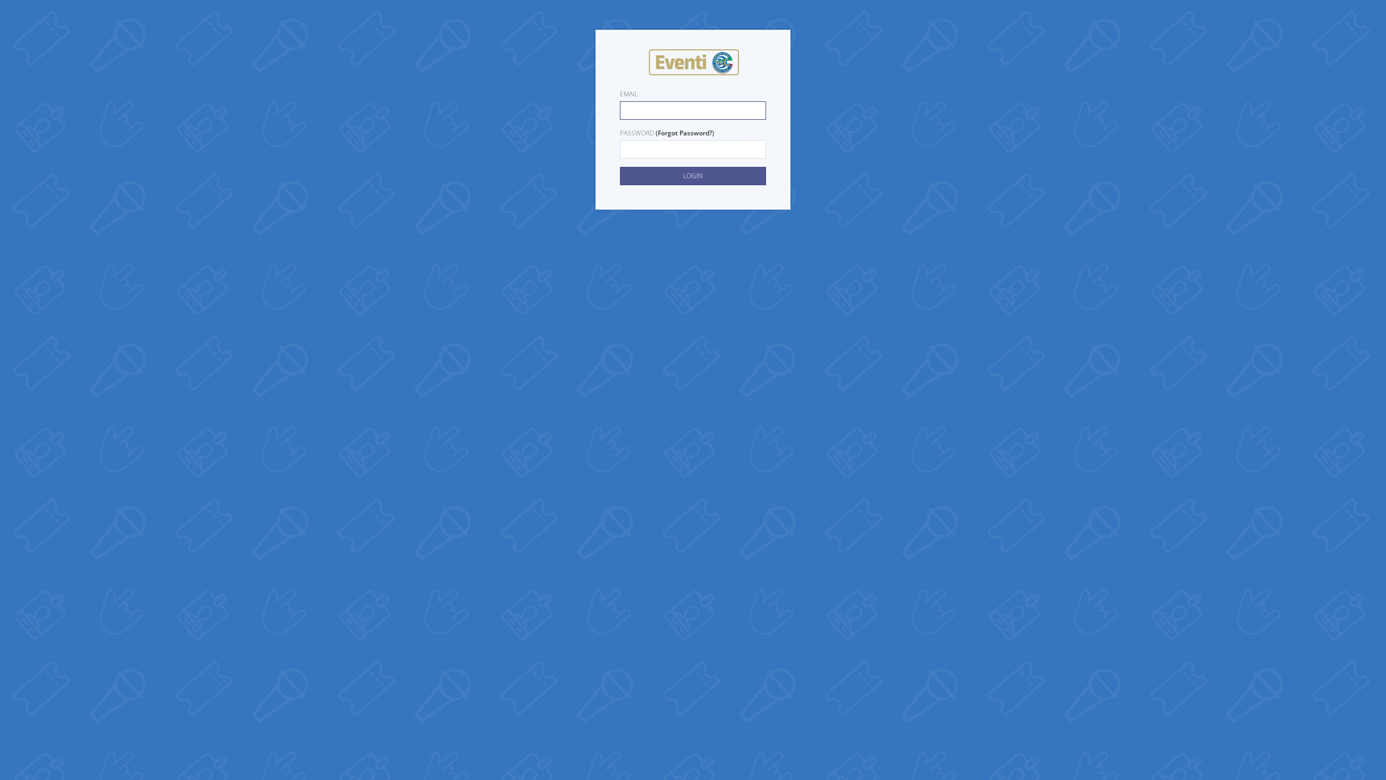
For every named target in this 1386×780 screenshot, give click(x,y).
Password (637, 133)
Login (693, 175)
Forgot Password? (685, 133)
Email (629, 94)
